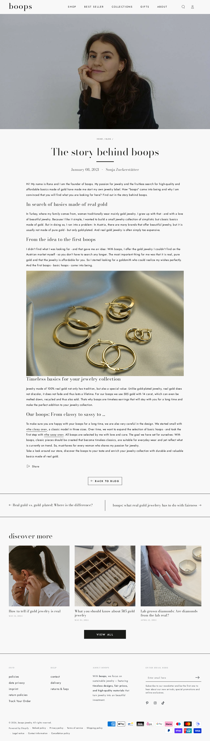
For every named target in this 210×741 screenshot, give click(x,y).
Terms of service (75, 728)
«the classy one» (36, 429)
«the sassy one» (54, 434)
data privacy (17, 683)
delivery (56, 683)
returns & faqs (59, 689)
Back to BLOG (107, 481)
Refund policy (39, 728)
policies (14, 676)
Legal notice (18, 733)
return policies (18, 695)
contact (55, 676)
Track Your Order (20, 701)
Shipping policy (95, 728)
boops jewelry (25, 722)
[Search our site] (183, 7)
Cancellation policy (60, 733)
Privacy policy (56, 728)
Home (100, 139)
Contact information (38, 733)
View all (105, 635)
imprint (13, 689)
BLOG (108, 139)
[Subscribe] (198, 677)
